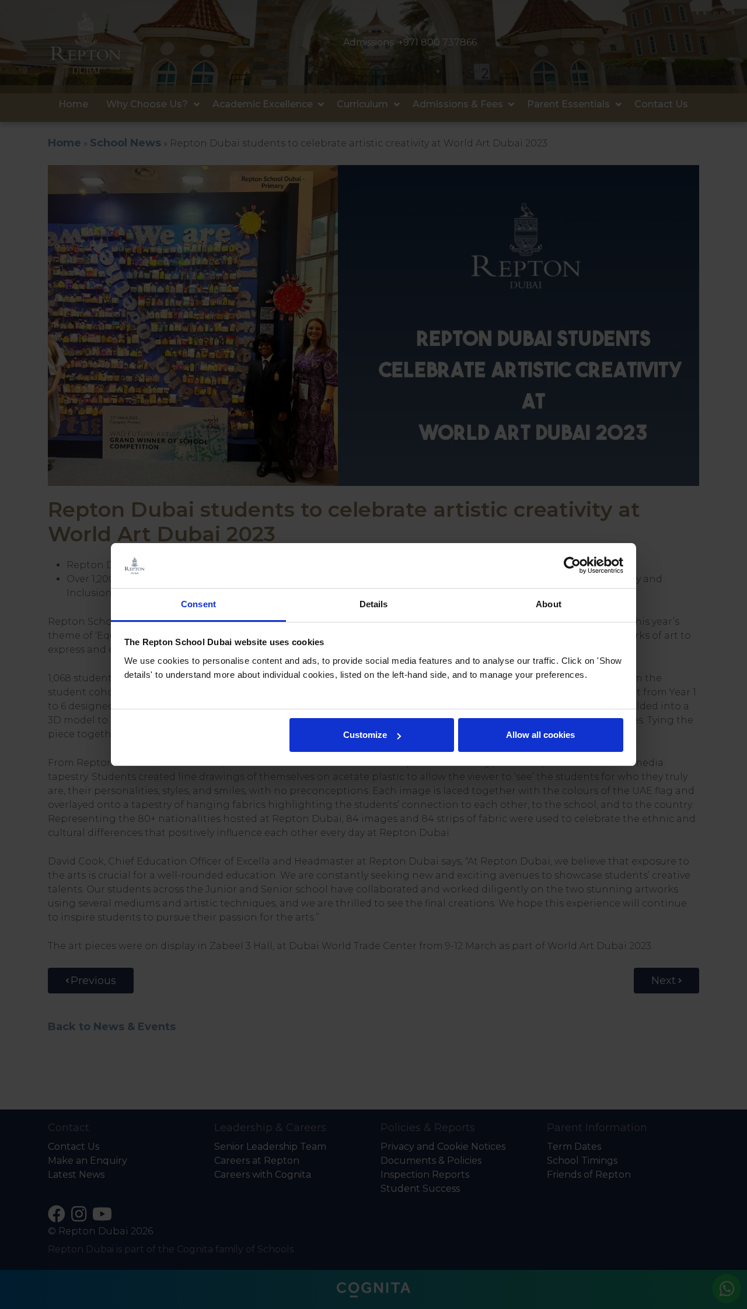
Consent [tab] (198, 604)
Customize (365, 735)
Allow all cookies (540, 735)
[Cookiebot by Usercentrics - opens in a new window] (572, 566)
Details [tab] (373, 604)
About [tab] (548, 604)
